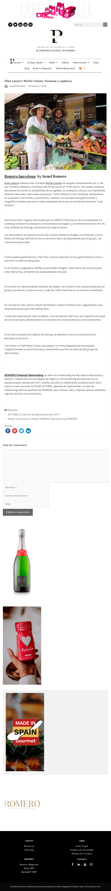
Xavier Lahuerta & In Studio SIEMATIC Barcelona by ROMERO (42, 418)
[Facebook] (10, 24)
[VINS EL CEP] (22, 600)
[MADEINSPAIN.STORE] (25, 770)
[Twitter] (15, 24)
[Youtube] (25, 24)
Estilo (52, 62)
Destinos (13, 410)
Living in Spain (35, 62)
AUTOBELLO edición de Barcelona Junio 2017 (34, 414)
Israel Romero (54, 176)
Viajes (96, 62)
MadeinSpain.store (65, 68)
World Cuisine (54, 183)
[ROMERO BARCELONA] (22, 829)
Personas (16, 62)
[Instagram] (30, 24)
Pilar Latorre (11, 183)
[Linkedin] (20, 24)
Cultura (65, 62)
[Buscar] (105, 24)
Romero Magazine (42, 68)
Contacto (82, 859)
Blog (27, 68)
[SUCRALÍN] (22, 683)
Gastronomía (79, 62)
